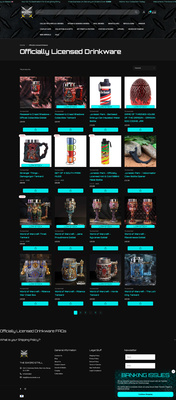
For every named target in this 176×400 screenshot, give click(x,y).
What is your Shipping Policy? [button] (20, 339)
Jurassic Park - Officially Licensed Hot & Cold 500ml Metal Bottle (104, 176)
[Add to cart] (35, 130)
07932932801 (27, 374)
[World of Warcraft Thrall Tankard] (36, 224)
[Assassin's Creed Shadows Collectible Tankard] (70, 104)
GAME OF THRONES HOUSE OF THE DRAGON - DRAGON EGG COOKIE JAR (140, 117)
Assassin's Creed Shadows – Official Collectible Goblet (35, 116)
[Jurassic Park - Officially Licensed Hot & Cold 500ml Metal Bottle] (105, 163)
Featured (138, 68)
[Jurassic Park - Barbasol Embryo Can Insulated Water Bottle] (105, 104)
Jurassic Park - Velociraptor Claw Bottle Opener (140, 175)
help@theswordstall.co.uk (31, 377)
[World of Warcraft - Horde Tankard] (105, 281)
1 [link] (75, 313)
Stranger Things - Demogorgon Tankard (31, 175)
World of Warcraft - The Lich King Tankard (140, 293)
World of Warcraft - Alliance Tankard (70, 293)
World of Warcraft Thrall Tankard (33, 236)
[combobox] (87, 12)
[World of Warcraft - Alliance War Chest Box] (36, 281)
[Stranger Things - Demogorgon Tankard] (36, 163)
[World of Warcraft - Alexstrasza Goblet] (140, 224)
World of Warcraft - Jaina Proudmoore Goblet (68, 236)
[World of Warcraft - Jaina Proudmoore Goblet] (70, 224)
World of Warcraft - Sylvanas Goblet (100, 236)
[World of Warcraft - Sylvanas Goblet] (105, 224)
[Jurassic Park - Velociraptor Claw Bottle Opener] (140, 163)
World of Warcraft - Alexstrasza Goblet (135, 236)
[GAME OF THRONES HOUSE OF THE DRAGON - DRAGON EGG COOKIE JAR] (140, 104)
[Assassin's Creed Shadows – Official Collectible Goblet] (36, 104)
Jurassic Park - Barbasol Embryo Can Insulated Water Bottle (105, 117)
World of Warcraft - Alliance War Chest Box (35, 293)
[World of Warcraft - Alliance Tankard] (70, 281)
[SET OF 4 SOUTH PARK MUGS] (70, 163)
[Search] (136, 12)
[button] (152, 12)
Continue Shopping (145, 394)
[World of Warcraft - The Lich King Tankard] (140, 281)
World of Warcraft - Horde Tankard (104, 293)
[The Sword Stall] (24, 357)
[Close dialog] (173, 371)
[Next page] (100, 313)
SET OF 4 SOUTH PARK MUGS (68, 175)
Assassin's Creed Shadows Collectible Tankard (69, 116)
